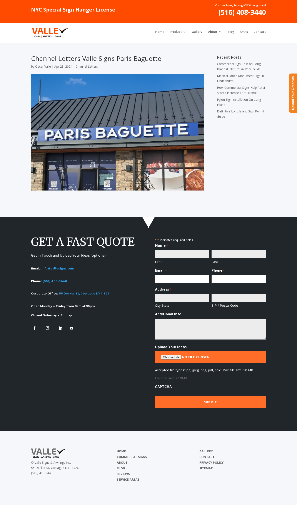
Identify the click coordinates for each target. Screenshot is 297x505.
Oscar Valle (43, 66)
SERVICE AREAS (128, 479)
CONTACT (207, 457)
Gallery (197, 32)
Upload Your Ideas (171, 346)
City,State (162, 305)
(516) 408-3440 (242, 14)
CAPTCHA (163, 386)
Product (176, 32)
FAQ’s (244, 32)
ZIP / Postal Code (225, 305)
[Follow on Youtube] (71, 328)
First (158, 261)
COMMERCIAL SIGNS (132, 457)
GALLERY (206, 451)
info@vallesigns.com (58, 268)
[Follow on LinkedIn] (60, 328)
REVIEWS (123, 474)
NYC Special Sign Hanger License (73, 10)
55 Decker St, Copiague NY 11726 (84, 293)
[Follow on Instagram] (47, 328)
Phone (218, 270)
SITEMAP (206, 468)
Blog (230, 32)
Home (159, 32)
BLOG (121, 468)
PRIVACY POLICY (211, 462)
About (212, 32)
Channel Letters (87, 66)
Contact (260, 32)
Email (161, 270)
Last (215, 261)
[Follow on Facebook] (34, 328)
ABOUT (122, 462)
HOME (121, 451)
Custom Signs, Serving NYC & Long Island (240, 5)
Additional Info (168, 314)
